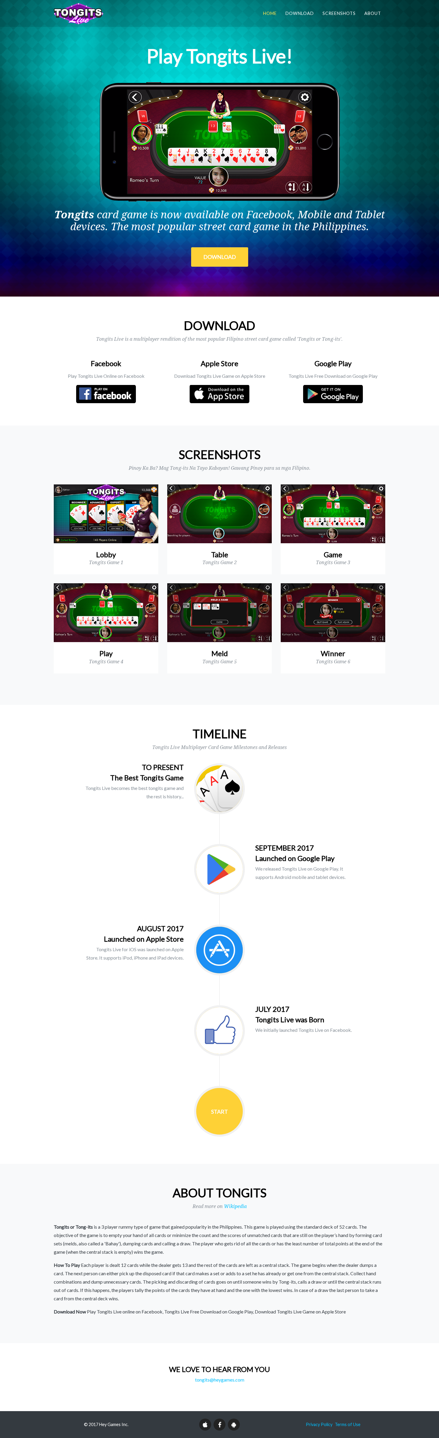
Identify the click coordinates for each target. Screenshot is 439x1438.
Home (270, 13)
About (372, 13)
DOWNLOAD (219, 257)
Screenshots (339, 13)
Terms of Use (347, 1424)
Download (299, 13)
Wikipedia (235, 1206)
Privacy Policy (319, 1424)
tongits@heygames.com (219, 1379)
